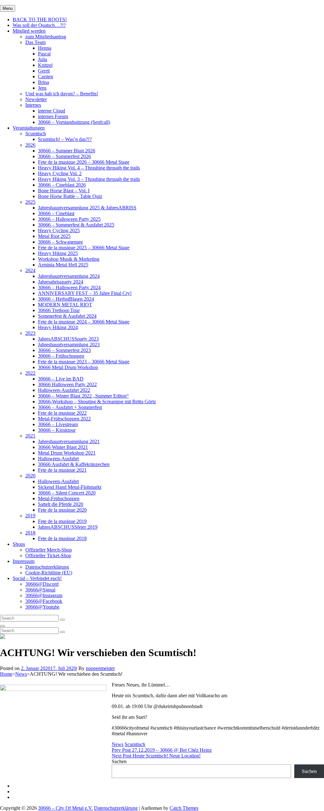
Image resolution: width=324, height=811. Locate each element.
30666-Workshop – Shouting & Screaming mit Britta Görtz (97, 401)
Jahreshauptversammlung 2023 (69, 344)
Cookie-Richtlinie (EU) (48, 572)
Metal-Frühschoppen (58, 498)
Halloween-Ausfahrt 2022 (64, 390)
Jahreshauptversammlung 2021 (69, 441)
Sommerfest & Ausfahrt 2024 (67, 316)
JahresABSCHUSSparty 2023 (68, 339)
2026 (30, 145)
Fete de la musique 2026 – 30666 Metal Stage (83, 162)
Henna (44, 48)
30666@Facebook (43, 601)
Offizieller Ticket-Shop (48, 555)
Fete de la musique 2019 (62, 521)
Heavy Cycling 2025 (59, 230)
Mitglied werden (29, 31)
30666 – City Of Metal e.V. (65, 808)
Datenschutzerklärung (47, 567)
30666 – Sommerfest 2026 (64, 156)
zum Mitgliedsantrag (45, 36)
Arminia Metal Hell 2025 (63, 264)
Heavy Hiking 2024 (58, 327)
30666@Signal (40, 589)
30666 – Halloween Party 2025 (69, 219)
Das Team (35, 42)
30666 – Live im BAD (61, 378)
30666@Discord (42, 584)
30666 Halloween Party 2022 (67, 384)
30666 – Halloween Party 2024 (69, 287)
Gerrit (44, 70)
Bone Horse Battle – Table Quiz (70, 196)
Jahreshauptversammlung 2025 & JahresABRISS (87, 207)
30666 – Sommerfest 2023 (64, 350)
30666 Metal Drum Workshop (68, 367)
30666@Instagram (43, 595)
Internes (33, 105)
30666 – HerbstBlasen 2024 (66, 299)
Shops (19, 544)
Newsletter (36, 99)
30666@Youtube (42, 607)
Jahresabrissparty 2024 (60, 281)
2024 (30, 270)
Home (6, 674)
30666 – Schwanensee (60, 242)
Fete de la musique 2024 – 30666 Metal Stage (83, 321)
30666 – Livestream (58, 424)
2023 (30, 333)
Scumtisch (35, 133)
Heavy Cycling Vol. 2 (60, 173)
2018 (30, 532)
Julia (42, 59)
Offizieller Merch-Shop (48, 549)
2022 (30, 373)
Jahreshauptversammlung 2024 (69, 276)
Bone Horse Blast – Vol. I (64, 190)
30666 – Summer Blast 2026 (66, 150)
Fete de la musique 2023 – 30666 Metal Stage (83, 361)
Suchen (119, 761)
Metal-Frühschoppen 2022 (64, 418)
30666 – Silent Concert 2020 (67, 492)
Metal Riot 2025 (54, 236)
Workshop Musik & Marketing (68, 259)
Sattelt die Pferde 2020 (60, 504)
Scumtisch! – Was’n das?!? (65, 139)
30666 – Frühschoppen (61, 356)
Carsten (45, 76)
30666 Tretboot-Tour (59, 310)
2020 (30, 475)
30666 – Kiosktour (57, 430)
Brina (43, 82)
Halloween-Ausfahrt (58, 458)
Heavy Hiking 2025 (58, 253)
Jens (42, 88)
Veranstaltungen (29, 128)
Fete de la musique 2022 (62, 413)
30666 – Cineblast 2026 (62, 185)
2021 (30, 435)
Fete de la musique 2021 (62, 470)
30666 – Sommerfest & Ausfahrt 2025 (76, 224)
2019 (30, 515)
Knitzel (45, 65)
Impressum (23, 561)
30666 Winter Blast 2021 (63, 447)
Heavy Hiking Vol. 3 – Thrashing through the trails (89, 179)
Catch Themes (184, 808)
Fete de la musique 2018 (62, 538)
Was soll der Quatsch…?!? (39, 25)
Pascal (44, 53)
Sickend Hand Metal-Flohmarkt (69, 487)
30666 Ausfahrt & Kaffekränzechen (73, 464)
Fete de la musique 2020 (62, 510)
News (21, 674)
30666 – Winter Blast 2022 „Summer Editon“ (83, 396)
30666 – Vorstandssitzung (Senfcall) (74, 122)
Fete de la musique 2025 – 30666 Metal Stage (83, 247)
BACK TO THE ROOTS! (40, 19)
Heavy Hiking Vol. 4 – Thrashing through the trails (89, 167)
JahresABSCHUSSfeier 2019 (67, 527)
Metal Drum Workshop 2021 (67, 453)
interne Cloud (51, 110)
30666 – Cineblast (56, 213)
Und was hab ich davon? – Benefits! (61, 93)
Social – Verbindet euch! (37, 578)
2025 (30, 202)
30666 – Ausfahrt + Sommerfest (70, 407)
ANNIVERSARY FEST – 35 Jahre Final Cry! (85, 293)
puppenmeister (100, 668)
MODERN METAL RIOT (65, 304)
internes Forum (53, 116)
